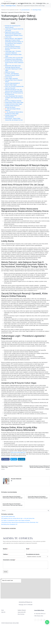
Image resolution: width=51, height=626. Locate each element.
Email (28, 548)
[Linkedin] (41, 620)
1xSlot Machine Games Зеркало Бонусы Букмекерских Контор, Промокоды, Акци (19, 522)
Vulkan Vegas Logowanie (11, 78)
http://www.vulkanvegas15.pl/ (18, 452)
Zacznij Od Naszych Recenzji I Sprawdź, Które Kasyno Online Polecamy (12, 48)
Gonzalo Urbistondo (16, 478)
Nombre (5, 548)
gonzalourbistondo (26, 9)
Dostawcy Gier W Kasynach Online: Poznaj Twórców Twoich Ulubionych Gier (14, 62)
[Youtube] (44, 620)
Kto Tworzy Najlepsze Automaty (13, 100)
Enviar (5, 571)
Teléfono (5, 554)
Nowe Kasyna (8, 77)
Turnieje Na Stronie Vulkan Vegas (13, 104)
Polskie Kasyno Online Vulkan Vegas (14, 102)
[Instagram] (38, 620)
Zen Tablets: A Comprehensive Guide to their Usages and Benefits (15, 520)
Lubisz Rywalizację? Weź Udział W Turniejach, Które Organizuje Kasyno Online (14, 97)
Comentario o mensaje (9, 559)
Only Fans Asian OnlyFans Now (8, 516)
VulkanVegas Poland (36, 9)
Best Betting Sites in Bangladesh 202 (9, 524)
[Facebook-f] (35, 620)
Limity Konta (8, 37)
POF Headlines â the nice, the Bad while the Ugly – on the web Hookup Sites (17, 518)
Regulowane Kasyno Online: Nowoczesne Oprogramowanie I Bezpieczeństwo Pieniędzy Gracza (13, 33)
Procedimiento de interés (32, 554)
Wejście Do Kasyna (10, 72)
